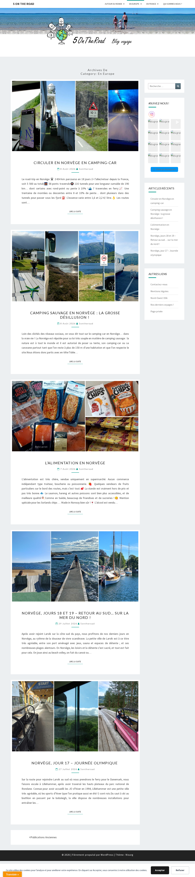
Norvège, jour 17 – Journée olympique (75, 763)
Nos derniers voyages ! (162, 304)
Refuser (180, 870)
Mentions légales (159, 291)
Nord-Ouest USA (159, 297)
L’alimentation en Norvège (75, 463)
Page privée (157, 311)
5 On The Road (23, 4)
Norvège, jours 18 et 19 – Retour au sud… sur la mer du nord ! (75, 615)
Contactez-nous (159, 284)
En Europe (134, 3)
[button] (153, 124)
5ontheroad (86, 169)
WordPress (107, 854)
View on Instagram (166, 169)
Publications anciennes (44, 837)
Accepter (160, 870)
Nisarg (129, 854)
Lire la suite (76, 211)
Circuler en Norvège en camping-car (75, 162)
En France (151, 3)
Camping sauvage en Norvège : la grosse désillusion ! (75, 315)
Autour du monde (113, 3)
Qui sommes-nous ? (172, 3)
